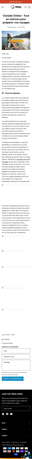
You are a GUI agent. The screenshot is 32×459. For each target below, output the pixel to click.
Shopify (21, 445)
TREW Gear (9, 445)
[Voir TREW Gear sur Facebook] (7, 414)
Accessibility (23, 442)
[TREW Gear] (16, 7)
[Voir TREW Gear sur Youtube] (11, 414)
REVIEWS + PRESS (10, 334)
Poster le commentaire (13, 378)
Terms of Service (6, 442)
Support (4, 435)
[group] (16, 1)
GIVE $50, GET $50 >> (16, 1)
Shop (3, 423)
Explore (4, 429)
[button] (25, 7)
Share (7, 339)
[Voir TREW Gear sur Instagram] (3, 414)
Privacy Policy (15, 442)
